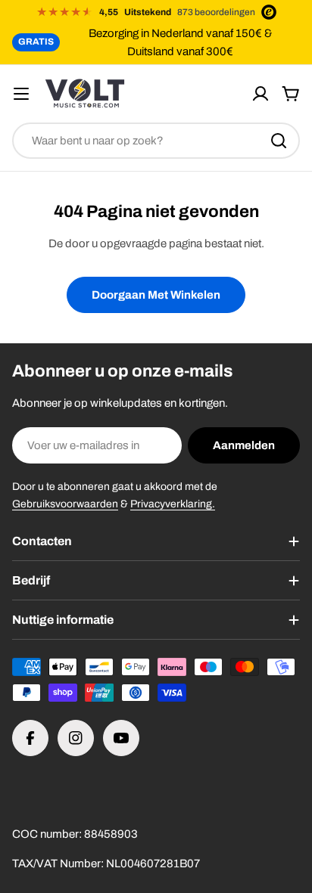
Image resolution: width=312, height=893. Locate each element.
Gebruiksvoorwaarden (65, 504)
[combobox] (156, 140)
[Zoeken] (279, 141)
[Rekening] (260, 94)
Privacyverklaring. (172, 504)
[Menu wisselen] (21, 94)
